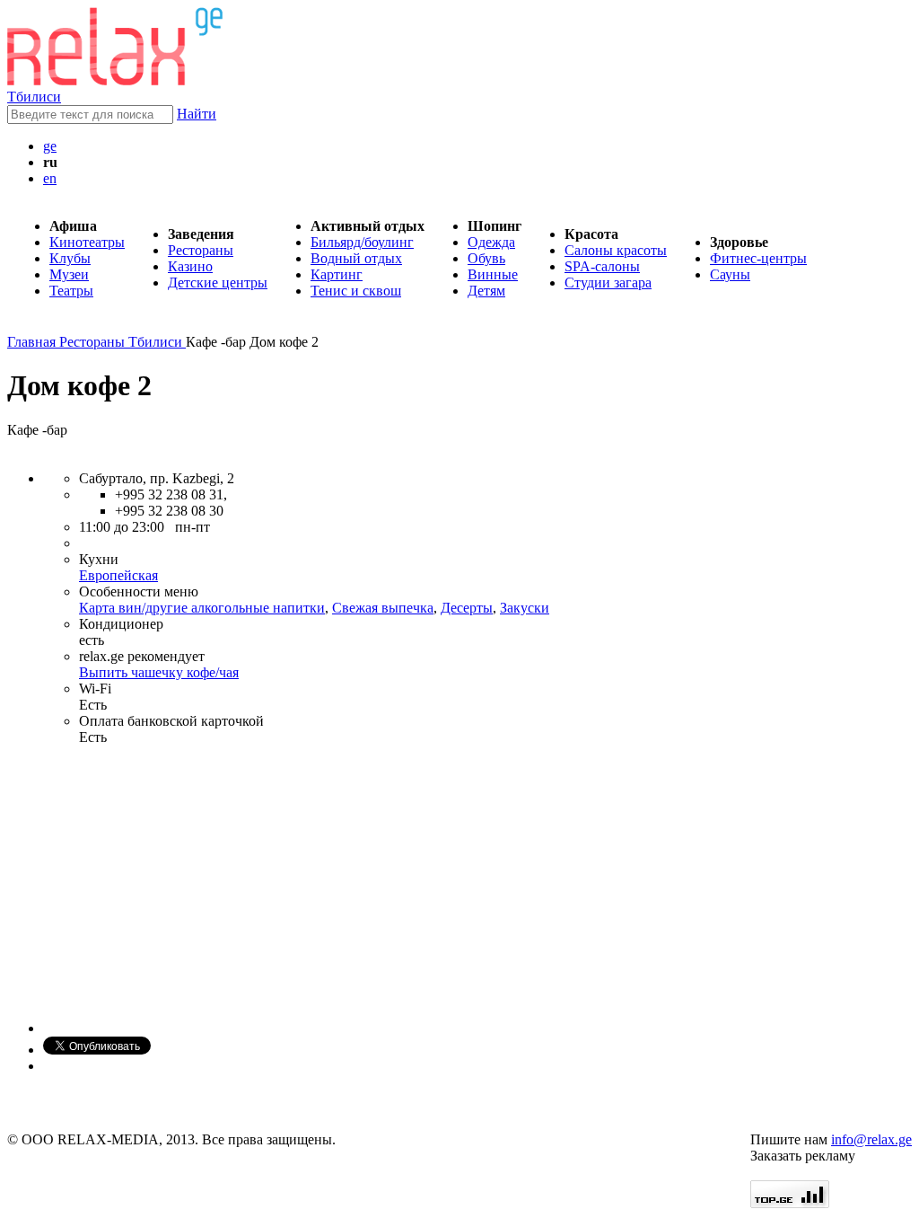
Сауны (730, 274)
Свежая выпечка (382, 607)
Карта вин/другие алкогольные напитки (202, 607)
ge (50, 146)
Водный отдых (356, 258)
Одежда (491, 242)
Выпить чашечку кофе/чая (159, 672)
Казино (190, 266)
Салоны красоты (616, 250)
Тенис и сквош (356, 290)
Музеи (69, 274)
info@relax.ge (871, 1139)
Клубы (70, 258)
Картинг (337, 274)
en (50, 178)
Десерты (467, 607)
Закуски (524, 607)
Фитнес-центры (758, 258)
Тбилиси (34, 96)
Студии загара (608, 282)
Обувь (486, 258)
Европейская (118, 575)
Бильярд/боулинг (362, 242)
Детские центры (217, 282)
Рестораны (200, 250)
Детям (486, 290)
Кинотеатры (87, 242)
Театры (71, 290)
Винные (493, 274)
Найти (196, 113)
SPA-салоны (602, 266)
